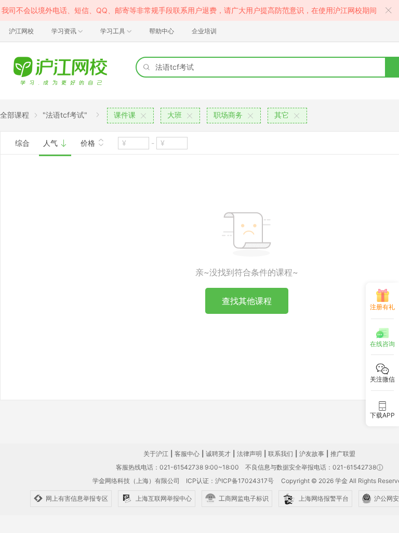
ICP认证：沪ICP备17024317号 (230, 481)
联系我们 (280, 454)
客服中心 (187, 454)
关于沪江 (155, 454)
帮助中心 (161, 31)
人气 (51, 142)
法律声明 (249, 454)
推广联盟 (342, 454)
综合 (22, 142)
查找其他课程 (247, 301)
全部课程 (14, 114)
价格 (89, 142)
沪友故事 (311, 454)
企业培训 (204, 31)
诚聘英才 (218, 454)
